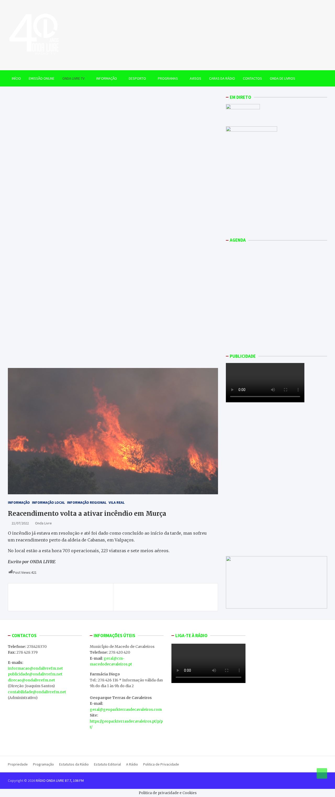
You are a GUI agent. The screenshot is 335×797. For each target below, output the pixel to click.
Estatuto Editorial (107, 764)
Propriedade (18, 764)
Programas (168, 78)
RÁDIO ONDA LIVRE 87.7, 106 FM (60, 780)
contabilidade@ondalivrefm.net (37, 692)
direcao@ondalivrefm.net (31, 680)
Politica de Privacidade (161, 764)
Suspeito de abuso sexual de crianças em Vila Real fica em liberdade (61, 597)
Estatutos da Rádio (74, 764)
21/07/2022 (20, 523)
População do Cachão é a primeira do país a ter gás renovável (165, 597)
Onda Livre (43, 523)
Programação (43, 764)
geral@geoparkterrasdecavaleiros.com (126, 709)
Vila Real (117, 502)
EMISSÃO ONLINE (41, 78)
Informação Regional (87, 502)
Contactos (252, 78)
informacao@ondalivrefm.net (35, 668)
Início (16, 78)
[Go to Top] (322, 773)
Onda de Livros (282, 78)
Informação (106, 78)
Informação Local (48, 502)
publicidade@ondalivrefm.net (35, 674)
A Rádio (132, 764)
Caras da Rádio (222, 78)
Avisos (195, 78)
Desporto (137, 78)
